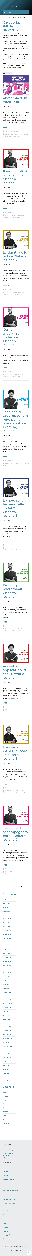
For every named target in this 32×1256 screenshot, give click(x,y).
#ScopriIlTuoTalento (9, 1203)
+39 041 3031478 (8, 1153)
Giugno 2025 (6, 923)
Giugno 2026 (6, 899)
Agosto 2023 (6, 976)
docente (5, 59)
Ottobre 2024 (7, 942)
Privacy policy (7, 1235)
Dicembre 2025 (7, 915)
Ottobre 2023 (7, 973)
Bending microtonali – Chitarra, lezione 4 (13, 591)
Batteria (7, 463)
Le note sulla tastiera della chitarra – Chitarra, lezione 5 (13, 508)
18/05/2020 (6, 435)
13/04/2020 (6, 844)
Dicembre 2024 (7, 938)
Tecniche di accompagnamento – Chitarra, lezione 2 (15, 834)
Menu (8, 12)
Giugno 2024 (6, 949)
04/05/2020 (6, 601)
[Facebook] (11, 1250)
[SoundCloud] (20, 1250)
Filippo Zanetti (16, 217)
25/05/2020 (6, 349)
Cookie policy (7, 1239)
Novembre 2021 (7, 1038)
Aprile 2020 (6, 1069)
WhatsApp (6, 1155)
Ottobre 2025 (7, 919)
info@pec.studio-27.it (9, 1161)
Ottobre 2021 (7, 1042)
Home (9, 17)
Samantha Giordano (15, 136)
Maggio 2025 (6, 926)
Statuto (5, 1171)
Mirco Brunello (16, 294)
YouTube (12, 43)
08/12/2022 (6, 106)
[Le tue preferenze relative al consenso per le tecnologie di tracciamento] (29, 1253)
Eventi (5, 1115)
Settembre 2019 (7, 1081)
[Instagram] (13, 1250)
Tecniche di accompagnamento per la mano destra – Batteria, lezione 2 (15, 421)
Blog (4, 1100)
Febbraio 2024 (7, 957)
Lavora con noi (7, 1187)
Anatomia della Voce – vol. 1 (15, 100)
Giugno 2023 (6, 980)
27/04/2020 (6, 682)
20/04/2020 (6, 763)
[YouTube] (16, 1250)
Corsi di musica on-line (17, 463)
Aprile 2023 (6, 984)
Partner (5, 1183)
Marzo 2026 (6, 911)
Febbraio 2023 (7, 992)
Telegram (6, 1157)
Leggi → (6, 127)
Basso (4, 1092)
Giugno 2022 (6, 1019)
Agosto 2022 (6, 1015)
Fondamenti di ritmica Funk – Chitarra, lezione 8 (15, 177)
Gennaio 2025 (7, 934)
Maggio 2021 (6, 1050)
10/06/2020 (6, 187)
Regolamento (7, 1175)
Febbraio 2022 (7, 1027)
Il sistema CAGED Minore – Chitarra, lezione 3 (15, 753)
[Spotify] (18, 1250)
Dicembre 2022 (7, 1000)
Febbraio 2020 (7, 1077)
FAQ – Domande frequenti (10, 1199)
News (6, 131)
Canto (4, 1104)
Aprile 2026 (6, 907)
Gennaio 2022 (7, 1030)
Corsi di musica (7, 1207)
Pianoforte (6, 1123)
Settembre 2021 (7, 1046)
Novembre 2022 (7, 1004)
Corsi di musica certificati (10, 1214)
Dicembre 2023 (7, 965)
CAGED (7, 791)
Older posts (24, 887)
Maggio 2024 (6, 953)
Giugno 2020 (6, 1061)
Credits (5, 1223)
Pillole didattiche (13, 131)
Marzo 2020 (6, 1073)
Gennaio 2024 (7, 961)
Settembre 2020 (7, 1057)
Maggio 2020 (6, 1065)
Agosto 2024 (6, 946)
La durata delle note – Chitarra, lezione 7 (15, 256)
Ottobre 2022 (7, 1007)
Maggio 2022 (6, 1023)
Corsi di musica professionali (13, 134)
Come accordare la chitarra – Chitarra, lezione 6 (13, 337)
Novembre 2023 (7, 969)
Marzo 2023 (6, 988)
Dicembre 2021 (7, 1034)
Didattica (6, 1111)
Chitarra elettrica (15, 215)
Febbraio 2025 (7, 930)
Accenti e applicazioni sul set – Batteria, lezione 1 (15, 672)
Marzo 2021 (6, 1054)
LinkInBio (5, 1231)
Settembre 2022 (7, 1011)
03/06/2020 (6, 264)
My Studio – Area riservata (10, 1190)
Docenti (5, 1211)
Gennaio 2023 (7, 996)
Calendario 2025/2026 (9, 1179)
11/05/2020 (6, 520)
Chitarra (7, 215)
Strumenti (6, 1131)
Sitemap (5, 1227)
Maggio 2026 (6, 903)
